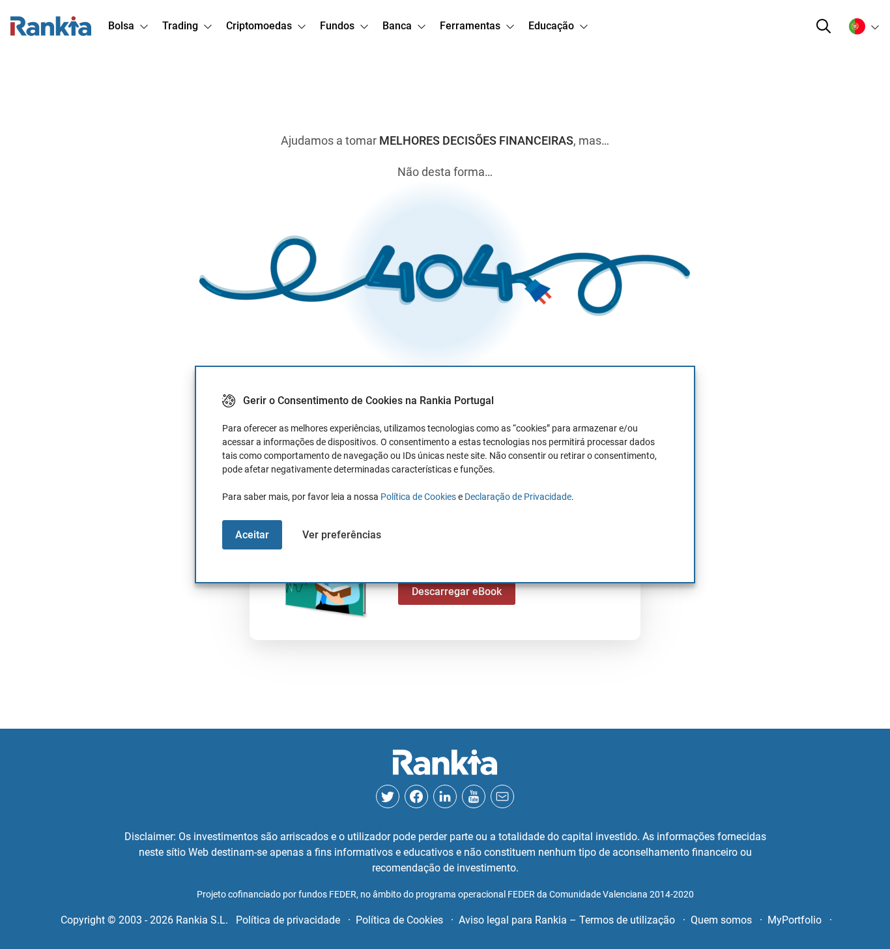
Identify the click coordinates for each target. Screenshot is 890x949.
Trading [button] (180, 26)
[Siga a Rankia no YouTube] (473, 796)
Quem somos (721, 920)
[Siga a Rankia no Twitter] (387, 796)
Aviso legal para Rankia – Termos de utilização (567, 920)
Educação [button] (551, 26)
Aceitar (252, 535)
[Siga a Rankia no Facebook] (416, 796)
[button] (824, 26)
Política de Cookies (418, 496)
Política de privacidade (288, 920)
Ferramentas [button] (470, 26)
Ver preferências (341, 535)
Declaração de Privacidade (518, 496)
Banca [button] (397, 26)
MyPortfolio (795, 920)
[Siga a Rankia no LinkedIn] (445, 796)
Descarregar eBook (457, 591)
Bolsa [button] (121, 26)
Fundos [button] (337, 26)
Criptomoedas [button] (259, 26)
